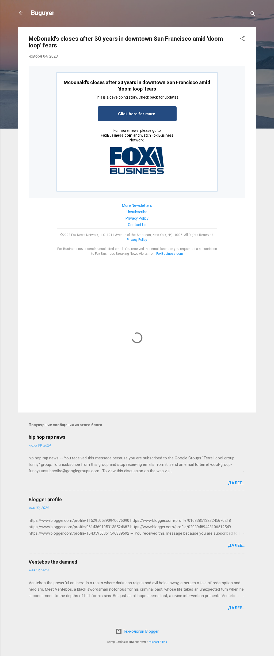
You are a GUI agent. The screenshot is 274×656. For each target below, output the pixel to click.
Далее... (236, 483)
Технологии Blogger (140, 631)
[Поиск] (253, 14)
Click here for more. (137, 113)
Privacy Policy (137, 218)
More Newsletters (137, 205)
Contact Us (137, 225)
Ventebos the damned (53, 562)
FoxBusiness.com (116, 135)
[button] (242, 39)
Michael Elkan (158, 642)
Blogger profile (45, 499)
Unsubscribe (137, 212)
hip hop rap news (47, 437)
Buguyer (43, 13)
